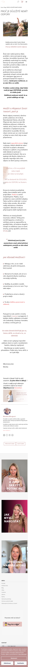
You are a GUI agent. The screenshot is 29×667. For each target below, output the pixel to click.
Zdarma (3, 594)
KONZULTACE (5, 585)
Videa (3, 590)
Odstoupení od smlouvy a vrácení (9, 603)
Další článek (20, 443)
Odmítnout (7, 663)
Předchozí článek (9, 443)
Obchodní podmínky (6, 599)
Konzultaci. (18, 388)
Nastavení (14, 658)
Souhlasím (20, 663)
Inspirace (4, 592)
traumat (15, 316)
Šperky (3, 596)
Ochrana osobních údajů (7, 601)
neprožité (17, 143)
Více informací (22, 654)
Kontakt (3, 583)
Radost (14, 194)
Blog (3, 587)
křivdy (5, 231)
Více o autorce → (7, 430)
